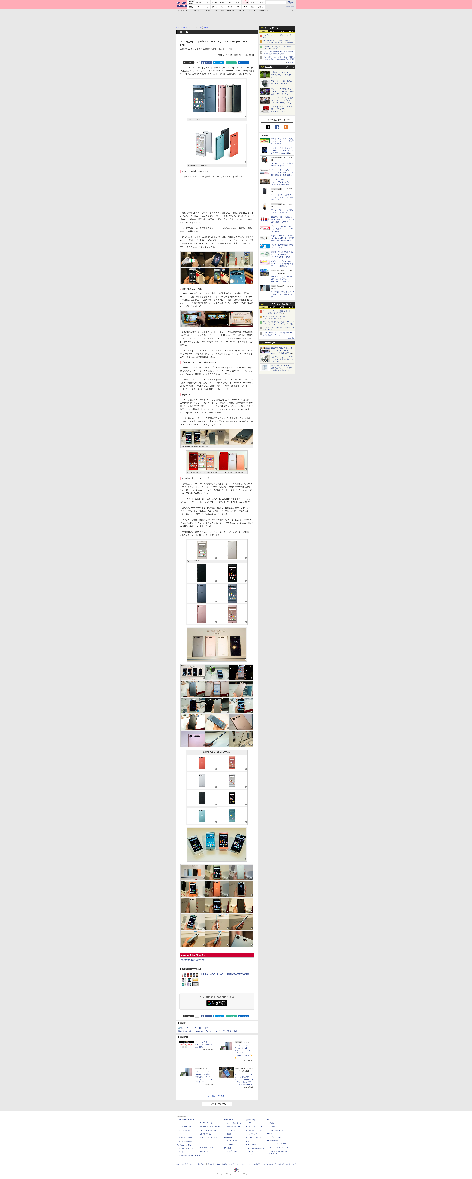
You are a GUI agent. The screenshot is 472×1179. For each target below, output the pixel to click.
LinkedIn (245, 62)
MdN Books (252, 1144)
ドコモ (180, 10)
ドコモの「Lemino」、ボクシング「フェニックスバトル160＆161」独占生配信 (282, 182)
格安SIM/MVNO (264, 10)
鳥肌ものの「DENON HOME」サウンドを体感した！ (281, 74)
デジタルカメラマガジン (187, 1148)
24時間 (272, 31)
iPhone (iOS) (231, 10)
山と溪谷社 (228, 1138)
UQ (216, 10)
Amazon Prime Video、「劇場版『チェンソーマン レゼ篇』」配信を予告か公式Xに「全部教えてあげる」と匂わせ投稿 (278, 313)
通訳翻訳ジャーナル (255, 1130)
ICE (268, 1120)
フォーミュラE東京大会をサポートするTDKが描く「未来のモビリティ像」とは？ (282, 91)
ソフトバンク (195, 10)
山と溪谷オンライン (233, 1141)
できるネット (183, 1152)
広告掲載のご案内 (214, 1164)
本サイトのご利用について (185, 1164)
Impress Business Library (208, 1130)
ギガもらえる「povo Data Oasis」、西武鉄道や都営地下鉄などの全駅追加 (282, 263)
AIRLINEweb (252, 1123)
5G (249, 10)
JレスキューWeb (253, 1134)
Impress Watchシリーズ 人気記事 (278, 304)
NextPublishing (205, 1151)
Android (242, 10)
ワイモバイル (207, 10)
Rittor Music (228, 1120)
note (232, 62)
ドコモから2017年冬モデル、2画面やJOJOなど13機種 (225, 974)
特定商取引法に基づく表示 (287, 1164)
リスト (197, 62)
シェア (208, 62)
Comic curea (274, 1126)
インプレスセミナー (206, 1134)
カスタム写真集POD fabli (279, 1147)
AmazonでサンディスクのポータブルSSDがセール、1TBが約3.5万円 (282, 197)
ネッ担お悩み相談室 (185, 1141)
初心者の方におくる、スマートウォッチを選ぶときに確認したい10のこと (282, 359)
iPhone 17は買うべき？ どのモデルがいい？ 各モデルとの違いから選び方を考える (282, 367)
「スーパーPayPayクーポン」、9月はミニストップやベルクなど (282, 228)
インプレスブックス (206, 1147)
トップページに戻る (217, 1104)
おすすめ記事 (270, 343)
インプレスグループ (269, 1164)
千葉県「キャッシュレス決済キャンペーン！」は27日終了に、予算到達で (282, 141)
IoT (254, 10)
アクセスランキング (272, 28)
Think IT (181, 1123)
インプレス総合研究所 (186, 1130)
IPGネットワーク (273, 1141)
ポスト (190, 62)
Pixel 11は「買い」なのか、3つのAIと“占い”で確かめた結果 (282, 294)
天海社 (272, 1123)
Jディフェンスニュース (256, 1126)
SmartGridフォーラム (207, 1123)
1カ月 (291, 31)
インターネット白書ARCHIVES (189, 1155)
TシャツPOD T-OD (233, 1130)
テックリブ (249, 1152)
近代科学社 (228, 1148)
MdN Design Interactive (256, 1148)
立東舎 (229, 1134)
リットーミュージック (234, 1123)
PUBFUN (270, 1134)
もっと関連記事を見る (215, 1096)
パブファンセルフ (276, 1137)
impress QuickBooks (276, 1130)
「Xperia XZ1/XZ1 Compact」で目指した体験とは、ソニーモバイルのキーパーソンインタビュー (203, 1077)
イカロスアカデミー (255, 1138)
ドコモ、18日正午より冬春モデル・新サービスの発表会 (204, 1044)
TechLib (251, 1155)
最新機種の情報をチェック (193, 960)
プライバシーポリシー (244, 1164)
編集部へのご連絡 (228, 1164)
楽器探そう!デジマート (234, 1126)
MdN (247, 1141)
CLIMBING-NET (232, 1144)
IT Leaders (182, 1134)
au (186, 10)
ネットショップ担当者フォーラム (211, 1126)
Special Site (269, 67)
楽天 (222, 10)
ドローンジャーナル (185, 1138)
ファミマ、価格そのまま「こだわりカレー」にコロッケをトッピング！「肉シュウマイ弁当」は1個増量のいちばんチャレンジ (278, 324)
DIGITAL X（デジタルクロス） (210, 1138)
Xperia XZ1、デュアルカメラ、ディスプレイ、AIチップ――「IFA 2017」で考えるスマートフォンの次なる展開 (244, 1079)
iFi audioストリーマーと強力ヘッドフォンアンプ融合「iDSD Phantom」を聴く (282, 100)
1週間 (282, 31)
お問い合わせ (200, 1164)
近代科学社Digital (232, 1151)
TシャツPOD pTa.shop (278, 1144)
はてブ (220, 62)
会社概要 (257, 1164)
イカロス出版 (250, 1120)
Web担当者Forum (185, 1126)
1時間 (263, 31)
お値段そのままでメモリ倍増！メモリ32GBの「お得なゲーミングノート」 (282, 109)
